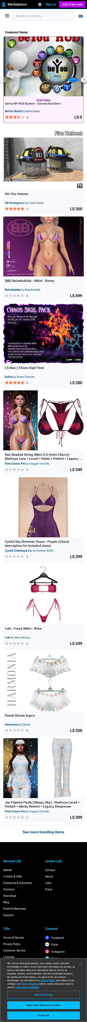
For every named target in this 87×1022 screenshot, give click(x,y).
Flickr (54, 944)
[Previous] (3, 80)
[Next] (84, 80)
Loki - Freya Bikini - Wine (23, 628)
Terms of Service (13, 937)
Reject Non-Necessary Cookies (43, 1005)
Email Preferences (14, 908)
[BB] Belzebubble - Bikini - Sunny (29, 281)
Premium (9, 889)
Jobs (48, 883)
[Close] (80, 964)
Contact (50, 870)
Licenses (9, 956)
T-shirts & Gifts (12, 876)
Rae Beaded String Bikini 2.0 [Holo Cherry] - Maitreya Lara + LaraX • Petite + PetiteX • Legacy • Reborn (42, 459)
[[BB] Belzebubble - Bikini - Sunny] (43, 247)
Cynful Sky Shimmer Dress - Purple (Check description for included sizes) (37, 544)
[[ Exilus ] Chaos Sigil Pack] (43, 333)
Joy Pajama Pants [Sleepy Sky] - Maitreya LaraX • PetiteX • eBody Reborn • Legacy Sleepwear (42, 804)
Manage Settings (43, 994)
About (49, 876)
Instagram (58, 951)
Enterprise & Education (17, 883)
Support (8, 915)
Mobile (7, 870)
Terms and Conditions (27, 987)
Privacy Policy (11, 944)
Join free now (72, 4)
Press (48, 889)
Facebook (57, 937)
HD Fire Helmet (16, 194)
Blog (6, 902)
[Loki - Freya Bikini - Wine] (43, 594)
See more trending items (43, 832)
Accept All (43, 1015)
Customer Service (14, 950)
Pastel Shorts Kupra (20, 715)
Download (9, 895)
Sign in (51, 4)
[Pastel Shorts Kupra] (43, 681)
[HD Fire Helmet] (43, 159)
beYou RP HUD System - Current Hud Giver (33, 103)
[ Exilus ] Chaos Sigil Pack (24, 368)
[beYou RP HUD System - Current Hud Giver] (43, 66)
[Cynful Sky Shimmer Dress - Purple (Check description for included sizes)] (43, 507)
